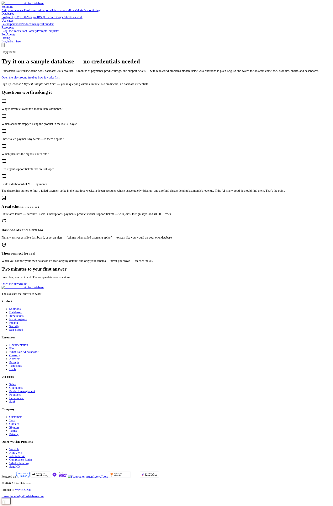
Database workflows (63, 10)
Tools (12, 369)
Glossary (31, 31)
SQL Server (47, 17)
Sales (5, 24)
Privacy (13, 434)
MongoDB (33, 17)
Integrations (16, 315)
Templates (53, 31)
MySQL (22, 17)
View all (77, 17)
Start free (15, 41)
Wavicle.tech (23, 489)
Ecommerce (16, 398)
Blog (5, 31)
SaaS (12, 401)
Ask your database (13, 10)
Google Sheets (63, 17)
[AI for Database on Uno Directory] (40, 476)
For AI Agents (18, 319)
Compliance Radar (20, 459)
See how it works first (46, 77)
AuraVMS (15, 452)
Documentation (17, 31)
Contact (14, 423)
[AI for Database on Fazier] (23, 476)
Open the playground (14, 283)
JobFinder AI (17, 456)
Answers (14, 358)
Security (14, 326)
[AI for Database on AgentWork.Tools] (88, 476)
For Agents (8, 34)
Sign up (14, 427)
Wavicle (14, 449)
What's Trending (19, 463)
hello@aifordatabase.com (28, 496)
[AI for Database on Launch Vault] (149, 476)
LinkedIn (7, 496)
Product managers (32, 24)
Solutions (7, 6)
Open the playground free (17, 77)
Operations (14, 24)
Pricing (6, 38)
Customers (15, 416)
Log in (6, 41)
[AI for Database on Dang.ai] (59, 476)
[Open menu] (3, 45)
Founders (48, 24)
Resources (8, 27)
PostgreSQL (9, 17)
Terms (13, 430)
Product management (22, 391)
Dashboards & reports (37, 10)
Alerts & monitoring (88, 10)
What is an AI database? (24, 351)
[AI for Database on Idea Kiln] (119, 476)
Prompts (42, 31)
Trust (12, 420)
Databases (8, 13)
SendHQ (14, 466)
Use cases (7, 20)
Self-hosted (16, 329)
